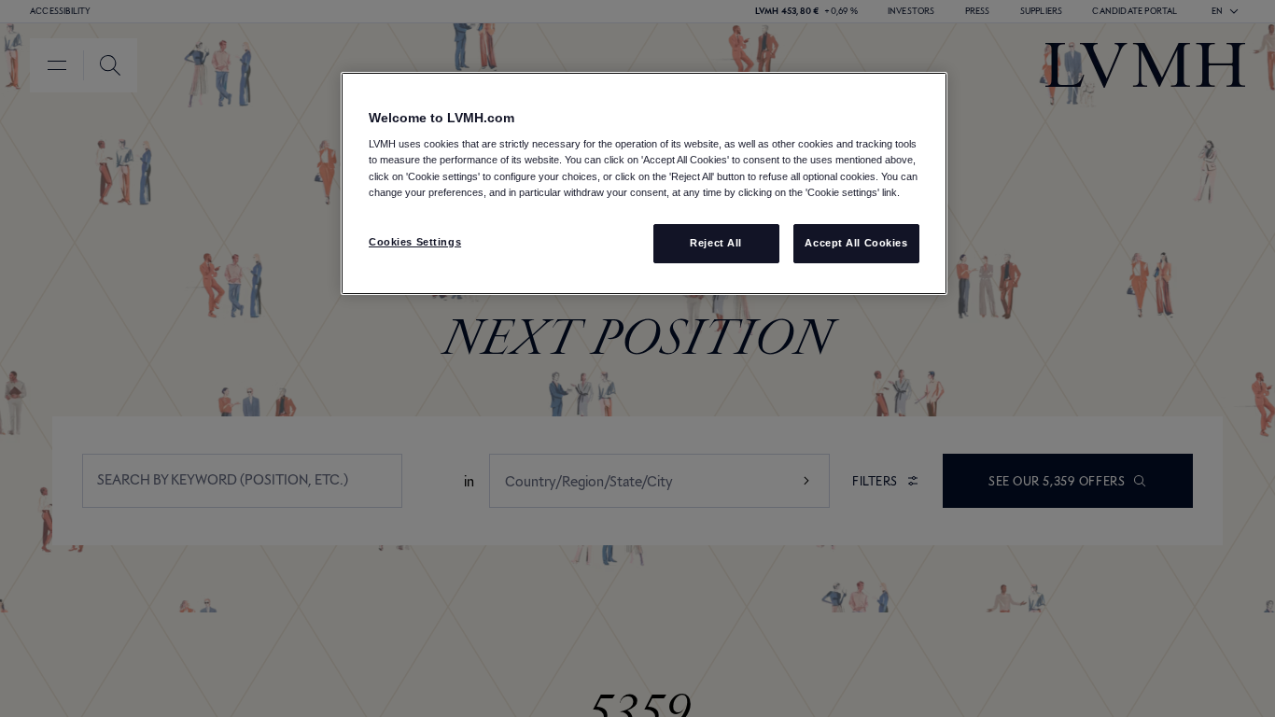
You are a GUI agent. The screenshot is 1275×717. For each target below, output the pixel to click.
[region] (644, 183)
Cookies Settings (415, 241)
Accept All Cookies (856, 242)
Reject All (716, 242)
